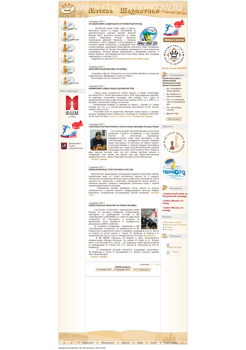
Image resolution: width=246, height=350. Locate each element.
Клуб (154, 342)
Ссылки (168, 227)
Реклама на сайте (173, 222)
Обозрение (107, 342)
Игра (140, 342)
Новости (88, 342)
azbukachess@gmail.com (120, 116)
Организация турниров (176, 225)
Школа (126, 342)
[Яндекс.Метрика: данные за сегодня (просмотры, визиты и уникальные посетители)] (174, 245)
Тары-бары (171, 342)
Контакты (169, 229)
